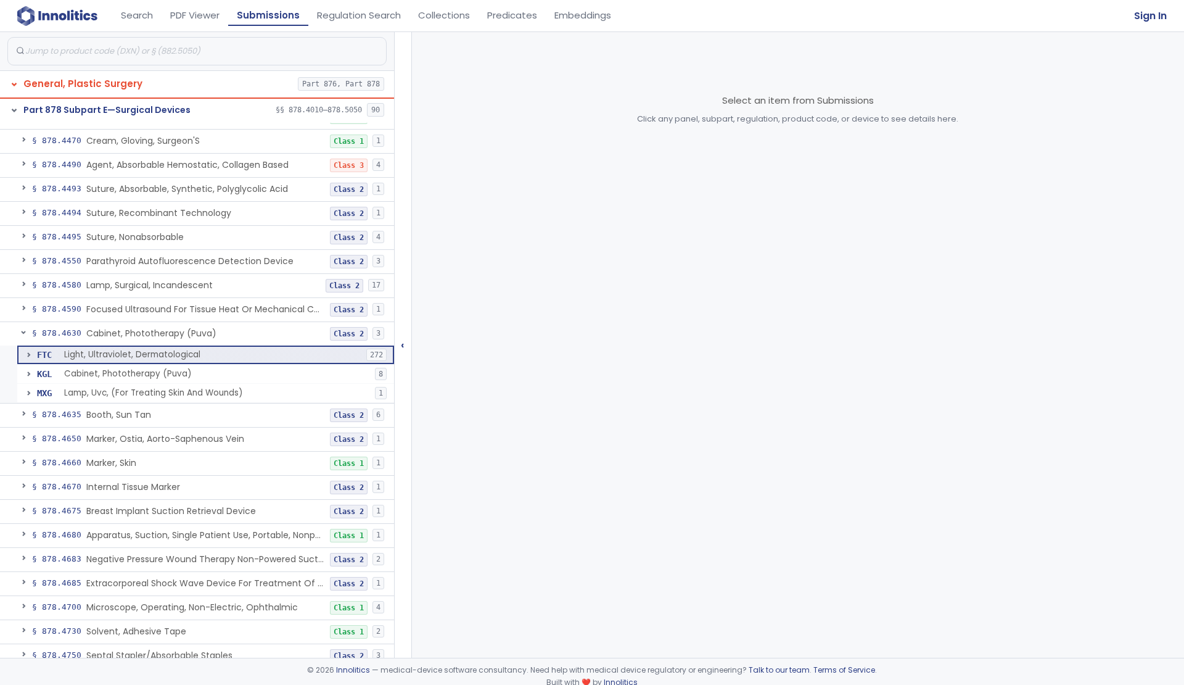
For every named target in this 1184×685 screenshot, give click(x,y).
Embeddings (582, 15)
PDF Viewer (195, 15)
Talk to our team (779, 670)
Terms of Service (844, 670)
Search (137, 15)
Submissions (268, 15)
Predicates (512, 15)
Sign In (1150, 16)
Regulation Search (359, 15)
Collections (444, 15)
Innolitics (353, 670)
